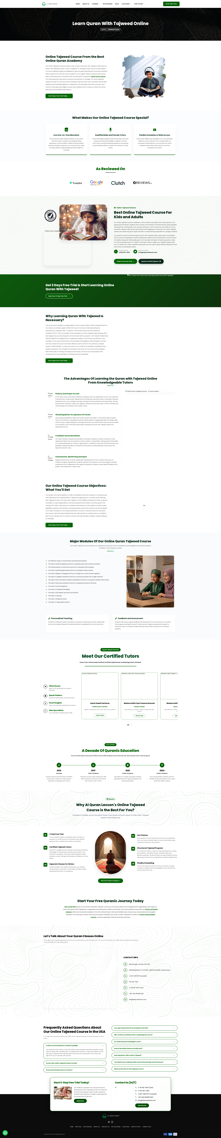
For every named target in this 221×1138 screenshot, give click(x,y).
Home (104, 29)
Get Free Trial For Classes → (110, 881)
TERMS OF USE (147, 1126)
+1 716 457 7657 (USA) (136, 988)
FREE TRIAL (78, 1126)
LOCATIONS (126, 4)
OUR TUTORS (138, 4)
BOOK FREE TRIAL (171, 4)
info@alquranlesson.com (137, 999)
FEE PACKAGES (107, 4)
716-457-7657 (133, 982)
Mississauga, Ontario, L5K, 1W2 (139, 964)
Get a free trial (70, 907)
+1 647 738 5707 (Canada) (138, 976)
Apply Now (80, 1101)
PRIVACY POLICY (136, 1126)
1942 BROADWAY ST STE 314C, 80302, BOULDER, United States (149, 970)
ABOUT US (85, 4)
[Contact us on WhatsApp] (5, 1132)
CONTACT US (106, 1126)
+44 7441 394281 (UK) (136, 994)
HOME (78, 4)
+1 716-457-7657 (143, 1091)
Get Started (142, 1105)
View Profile (100, 715)
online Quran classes (98, 76)
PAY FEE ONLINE (116, 1126)
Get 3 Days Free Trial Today (58, 96)
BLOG (117, 4)
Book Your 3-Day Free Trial (58, 296)
